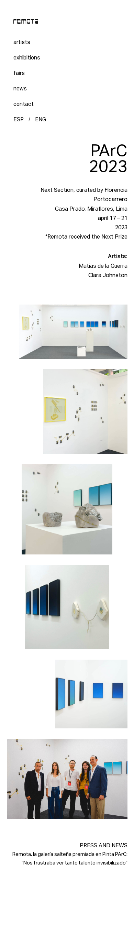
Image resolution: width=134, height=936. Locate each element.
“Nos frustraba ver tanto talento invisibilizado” (74, 863)
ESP (18, 119)
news (20, 88)
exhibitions (26, 57)
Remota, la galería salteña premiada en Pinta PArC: (69, 854)
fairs (19, 73)
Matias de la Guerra (103, 266)
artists (21, 42)
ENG (40, 119)
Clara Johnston (107, 275)
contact (23, 104)
